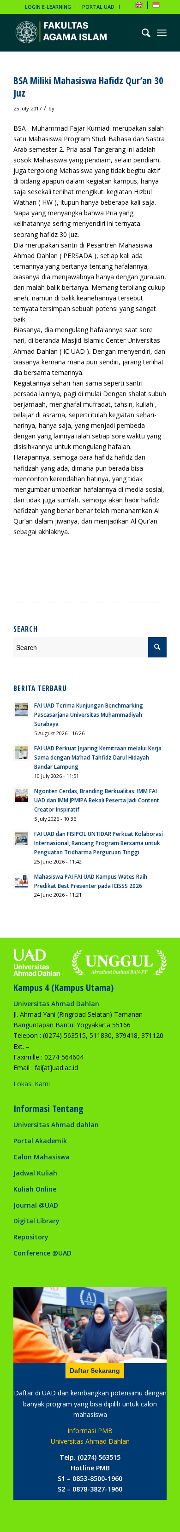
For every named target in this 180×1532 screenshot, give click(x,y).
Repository (30, 1237)
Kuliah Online (34, 1189)
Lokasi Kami (31, 1083)
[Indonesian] (156, 6)
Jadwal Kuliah (35, 1173)
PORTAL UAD (98, 6)
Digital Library (36, 1220)
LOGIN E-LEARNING (48, 6)
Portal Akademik (40, 1140)
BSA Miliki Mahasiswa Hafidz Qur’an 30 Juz (88, 86)
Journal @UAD (35, 1205)
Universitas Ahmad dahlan (56, 1124)
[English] (139, 6)
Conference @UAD (42, 1253)
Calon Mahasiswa (41, 1156)
